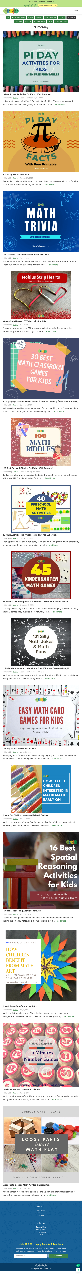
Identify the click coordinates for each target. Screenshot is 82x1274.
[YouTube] (25, 5)
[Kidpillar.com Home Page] (11, 10)
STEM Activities (39, 21)
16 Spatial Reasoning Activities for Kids (21, 911)
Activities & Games (18, 17)
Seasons (28, 21)
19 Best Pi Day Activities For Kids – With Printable (26, 94)
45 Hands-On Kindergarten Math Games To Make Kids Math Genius (35, 601)
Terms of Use (41, 1227)
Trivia (50, 21)
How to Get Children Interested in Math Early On (25, 815)
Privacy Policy (41, 1230)
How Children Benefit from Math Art (19, 1006)
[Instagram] (35, 5)
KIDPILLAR (47, 1269)
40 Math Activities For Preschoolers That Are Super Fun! (29, 535)
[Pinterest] (28, 5)
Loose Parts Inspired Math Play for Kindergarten (26, 1185)
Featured (39, 17)
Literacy (61, 17)
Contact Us (41, 1215)
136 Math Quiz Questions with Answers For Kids (25, 254)
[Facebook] (31, 5)
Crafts (30, 17)
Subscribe (58, 1256)
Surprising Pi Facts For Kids (15, 174)
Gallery (41, 1213)
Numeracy (71, 17)
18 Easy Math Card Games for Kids (19, 748)
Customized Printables (46, 2)
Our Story (41, 1210)
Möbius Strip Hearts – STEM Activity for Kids (24, 321)
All (8, 17)
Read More (60, 104)
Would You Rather (61, 21)
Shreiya (15, 98)
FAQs (41, 1235)
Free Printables (50, 17)
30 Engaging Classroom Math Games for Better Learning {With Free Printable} (40, 401)
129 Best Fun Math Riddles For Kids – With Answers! (27, 468)
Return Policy (41, 1232)
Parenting (18, 21)
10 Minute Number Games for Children (21, 1089)
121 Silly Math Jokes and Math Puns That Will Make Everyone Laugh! (35, 668)
